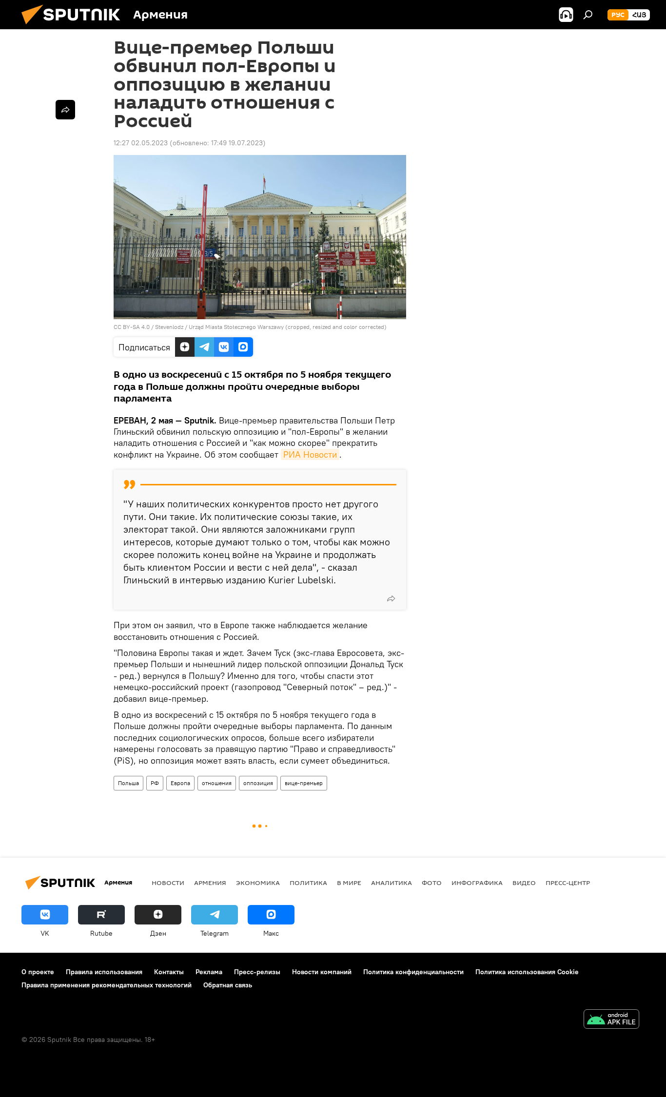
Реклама (209, 971)
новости (168, 882)
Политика (308, 882)
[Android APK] (611, 1020)
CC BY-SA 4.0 (132, 326)
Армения (210, 882)
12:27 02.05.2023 (141, 142)
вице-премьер (304, 783)
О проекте (37, 971)
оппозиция (258, 783)
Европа (180, 783)
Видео (524, 882)
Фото (432, 882)
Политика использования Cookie (527, 971)
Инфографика (477, 882)
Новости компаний (322, 971)
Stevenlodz (169, 326)
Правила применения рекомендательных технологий (106, 985)
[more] (391, 598)
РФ (155, 783)
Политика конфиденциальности (413, 971)
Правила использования (104, 971)
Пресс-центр (568, 882)
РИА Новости (310, 454)
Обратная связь (227, 985)
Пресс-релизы (257, 971)
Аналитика (391, 882)
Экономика (258, 882)
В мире (349, 882)
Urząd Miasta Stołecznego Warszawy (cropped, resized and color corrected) (288, 326)
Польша (128, 783)
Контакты (169, 971)
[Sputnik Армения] (74, 26)
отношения (217, 783)
